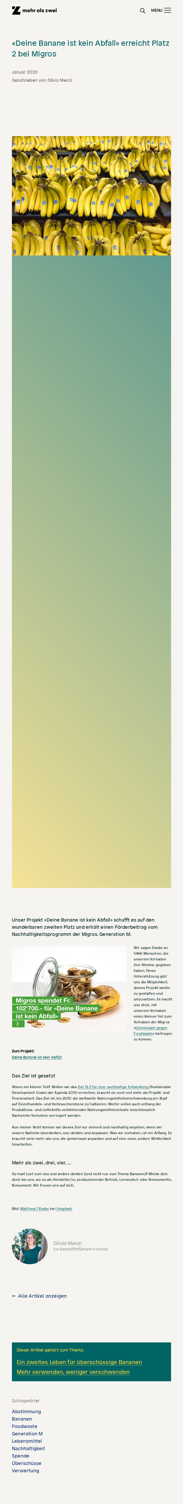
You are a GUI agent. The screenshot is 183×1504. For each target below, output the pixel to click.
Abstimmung (26, 1411)
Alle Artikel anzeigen (42, 1296)
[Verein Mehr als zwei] (34, 10)
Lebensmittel (27, 1441)
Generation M (27, 1434)
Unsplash (64, 1209)
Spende (20, 1456)
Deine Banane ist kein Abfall (37, 1057)
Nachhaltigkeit (28, 1448)
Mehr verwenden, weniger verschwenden (73, 1372)
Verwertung (25, 1470)
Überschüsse (26, 1463)
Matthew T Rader (34, 1209)
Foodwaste (24, 1426)
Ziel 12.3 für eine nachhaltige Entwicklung (113, 1087)
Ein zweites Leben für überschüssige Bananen (79, 1362)
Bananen (22, 1419)
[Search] (142, 10)
